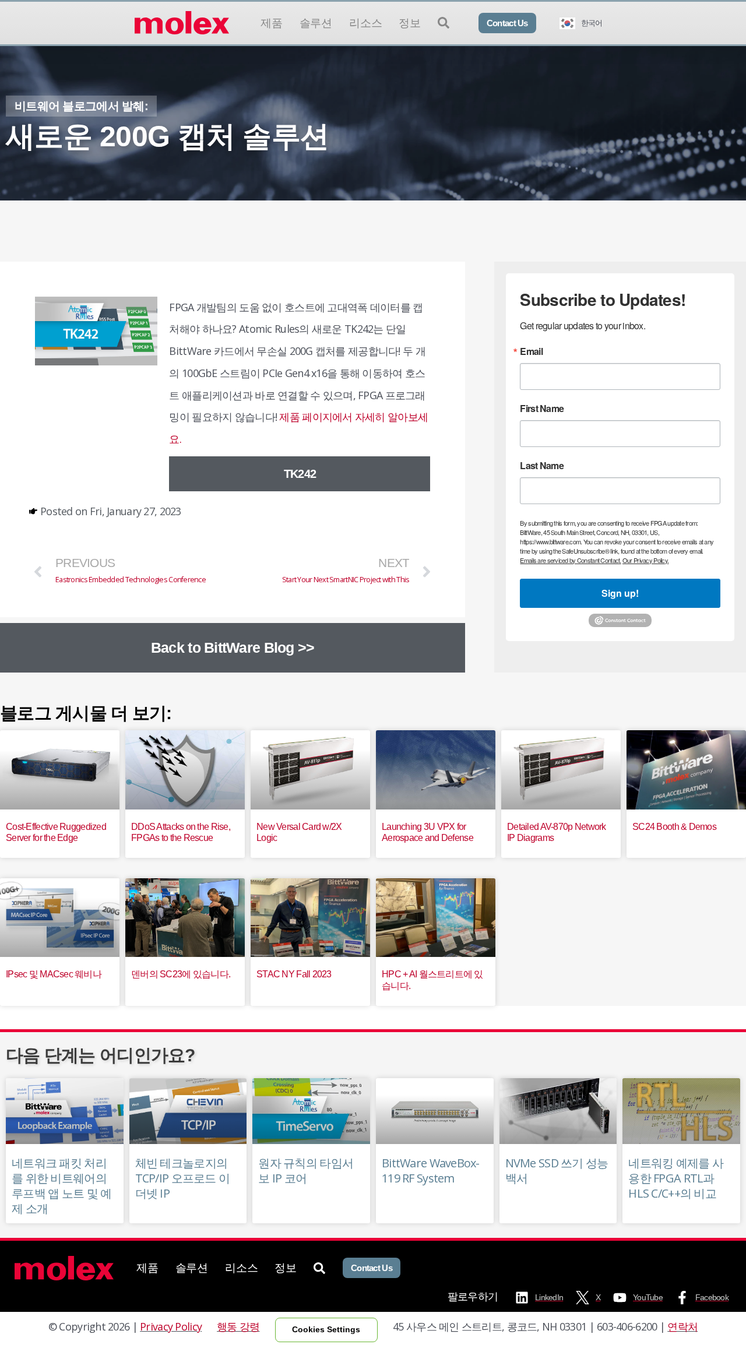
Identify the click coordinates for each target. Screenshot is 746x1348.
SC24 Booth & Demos (674, 827)
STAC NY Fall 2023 (294, 974)
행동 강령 (238, 1326)
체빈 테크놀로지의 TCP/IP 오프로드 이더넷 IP (182, 1178)
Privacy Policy (171, 1326)
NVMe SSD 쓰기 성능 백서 (556, 1170)
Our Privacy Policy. (645, 560)
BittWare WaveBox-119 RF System (431, 1170)
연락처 (682, 1326)
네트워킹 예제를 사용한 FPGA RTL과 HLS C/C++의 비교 (675, 1178)
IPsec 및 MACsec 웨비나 (53, 974)
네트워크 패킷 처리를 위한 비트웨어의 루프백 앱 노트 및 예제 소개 (61, 1185)
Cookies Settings (326, 1329)
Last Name (542, 465)
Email (531, 351)
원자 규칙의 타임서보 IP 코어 (305, 1170)
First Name (542, 408)
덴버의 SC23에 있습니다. (180, 974)
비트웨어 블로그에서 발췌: (81, 106)
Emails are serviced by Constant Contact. (570, 560)
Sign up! (620, 593)
